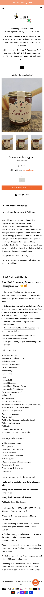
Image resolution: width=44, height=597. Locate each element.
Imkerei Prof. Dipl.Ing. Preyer (14, 386)
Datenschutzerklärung (10, 464)
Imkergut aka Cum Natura (12, 389)
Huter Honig (7, 373)
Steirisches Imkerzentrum (12, 410)
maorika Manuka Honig (11, 401)
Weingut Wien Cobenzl (11, 423)
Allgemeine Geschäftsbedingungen (16, 461)
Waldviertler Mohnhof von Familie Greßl (18, 420)
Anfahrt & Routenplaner (11, 443)
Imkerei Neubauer (9, 383)
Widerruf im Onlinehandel (12, 468)
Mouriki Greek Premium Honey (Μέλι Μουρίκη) (21, 404)
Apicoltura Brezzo (9, 355)
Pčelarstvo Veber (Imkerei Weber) (15, 407)
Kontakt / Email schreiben (12, 455)
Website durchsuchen (11, 458)
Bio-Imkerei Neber (9, 367)
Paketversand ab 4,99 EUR (12, 449)
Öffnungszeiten (8, 446)
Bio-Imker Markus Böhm (11, 364)
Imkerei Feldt (7, 380)
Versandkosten (28, 170)
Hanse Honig (7, 370)
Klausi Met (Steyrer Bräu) (12, 392)
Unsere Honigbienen (10, 414)
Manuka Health (8, 398)
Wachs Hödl (7, 417)
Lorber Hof (6, 395)
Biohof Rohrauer (8, 361)
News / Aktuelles (9, 452)
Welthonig (6, 426)
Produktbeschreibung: (15, 205)
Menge (22, 177)
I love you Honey (8, 376)
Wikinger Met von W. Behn (13, 429)
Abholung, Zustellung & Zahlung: (19, 212)
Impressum (6, 471)
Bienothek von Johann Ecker (13, 358)
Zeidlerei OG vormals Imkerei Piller (16, 432)
